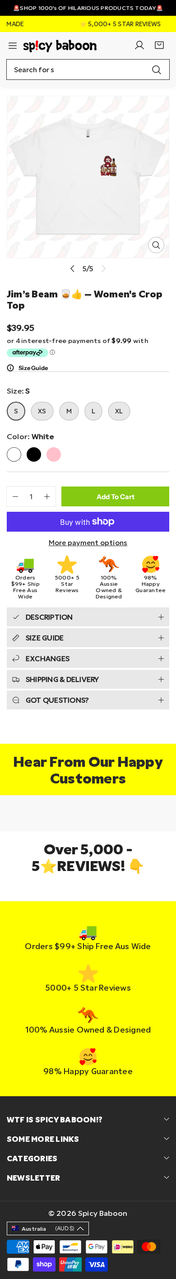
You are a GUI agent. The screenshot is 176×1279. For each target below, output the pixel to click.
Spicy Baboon (103, 1213)
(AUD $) (48, 1228)
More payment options (88, 542)
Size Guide (33, 367)
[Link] (60, 45)
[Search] (157, 69)
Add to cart (115, 496)
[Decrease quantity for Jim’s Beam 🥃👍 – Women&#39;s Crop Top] (12, 496)
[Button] (72, 268)
